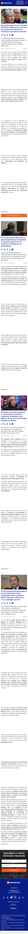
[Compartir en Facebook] (7, 35)
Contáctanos (14, 891)
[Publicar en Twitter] (5, 35)
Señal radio (19, 3)
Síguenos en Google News (14, 892)
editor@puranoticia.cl (14, 890)
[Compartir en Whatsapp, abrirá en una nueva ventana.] (10, 35)
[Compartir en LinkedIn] (12, 35)
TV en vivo (19, 1)
